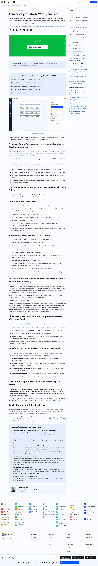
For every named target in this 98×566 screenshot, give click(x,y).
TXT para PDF (34, 504)
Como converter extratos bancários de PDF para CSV (78, 52)
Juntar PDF (47, 504)
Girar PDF (47, 509)
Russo (57, 26)
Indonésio (52, 26)
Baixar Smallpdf (88, 537)
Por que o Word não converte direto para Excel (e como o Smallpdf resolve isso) (79, 20)
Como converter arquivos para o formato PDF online (77, 112)
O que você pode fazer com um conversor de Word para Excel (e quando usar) (79, 14)
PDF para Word (20, 504)
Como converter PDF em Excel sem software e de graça (78, 59)
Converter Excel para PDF (76, 67)
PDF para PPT (20, 509)
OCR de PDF (5, 512)
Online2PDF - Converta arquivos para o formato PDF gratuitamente (79, 103)
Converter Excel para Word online (78, 69)
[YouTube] (9, 558)
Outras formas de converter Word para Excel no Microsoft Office (79, 17)
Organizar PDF (48, 517)
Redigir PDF (60, 517)
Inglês (30, 26)
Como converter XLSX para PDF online (77, 77)
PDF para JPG (6, 519)
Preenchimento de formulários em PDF (62, 522)
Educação (33, 537)
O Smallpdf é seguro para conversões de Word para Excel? (79, 31)
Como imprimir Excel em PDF (77, 84)
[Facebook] (6, 558)
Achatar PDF (74, 519)
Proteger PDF (75, 517)
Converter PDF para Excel (76, 46)
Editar (43, 2)
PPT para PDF (20, 519)
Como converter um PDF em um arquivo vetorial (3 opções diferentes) (79, 107)
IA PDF (53, 2)
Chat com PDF (89, 504)
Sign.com (69, 551)
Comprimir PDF (6, 504)
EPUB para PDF (34, 512)
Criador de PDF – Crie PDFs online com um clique (78, 98)
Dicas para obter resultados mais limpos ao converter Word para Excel (79, 24)
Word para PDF (20, 514)
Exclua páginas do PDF (49, 512)
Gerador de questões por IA (90, 513)
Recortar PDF (61, 514)
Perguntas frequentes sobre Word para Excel (79, 38)
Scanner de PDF (89, 519)
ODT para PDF (20, 524)
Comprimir (27, 2)
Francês (43, 26)
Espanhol (39, 26)
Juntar (39, 2)
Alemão (34, 26)
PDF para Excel (20, 506)
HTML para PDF (34, 509)
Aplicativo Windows (89, 544)
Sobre (50, 537)
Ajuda (50, 541)
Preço (68, 537)
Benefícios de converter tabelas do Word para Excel (79, 27)
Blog (8, 5)
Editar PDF (60, 504)
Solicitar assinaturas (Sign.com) (76, 508)
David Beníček (12, 24)
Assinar (48, 2)
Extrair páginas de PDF (49, 514)
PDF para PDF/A (6, 514)
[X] (13, 558)
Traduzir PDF (88, 510)
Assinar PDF (74, 505)
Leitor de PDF (61, 509)
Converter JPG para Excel (76, 48)
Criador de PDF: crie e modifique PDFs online (77, 94)
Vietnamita (62, 26)
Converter (33, 2)
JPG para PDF (6, 524)
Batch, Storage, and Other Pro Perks (78, 34)
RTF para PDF (34, 506)
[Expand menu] (46, 47)
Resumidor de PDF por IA (91, 507)
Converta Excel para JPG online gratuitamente (77, 73)
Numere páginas (61, 512)
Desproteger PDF (75, 514)
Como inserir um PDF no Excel (77, 56)
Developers (69, 548)
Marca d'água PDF (62, 519)
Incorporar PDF (70, 544)
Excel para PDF (20, 517)
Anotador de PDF (62, 506)
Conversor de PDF (74, 90)
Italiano (48, 26)
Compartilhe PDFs (62, 526)
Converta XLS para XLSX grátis (77, 81)
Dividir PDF (47, 506)
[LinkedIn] (2, 558)
